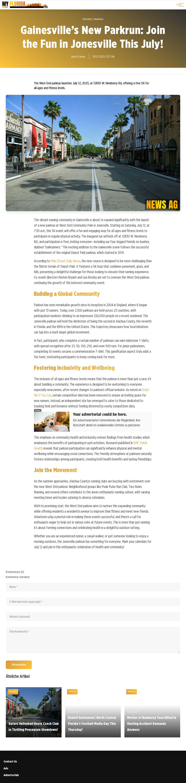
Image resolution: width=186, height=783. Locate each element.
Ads (6, 768)
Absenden (19, 664)
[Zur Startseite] (25, 7)
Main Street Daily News (65, 261)
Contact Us (10, 761)
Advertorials (11, 775)
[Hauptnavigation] (179, 4)
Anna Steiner (78, 56)
